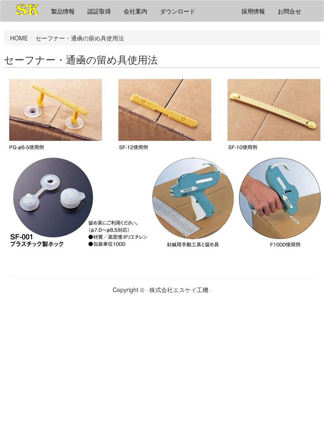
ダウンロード (177, 11)
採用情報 (253, 11)
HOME (19, 38)
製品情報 (63, 11)
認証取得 (99, 11)
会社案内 (135, 11)
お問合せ (289, 11)
